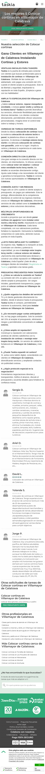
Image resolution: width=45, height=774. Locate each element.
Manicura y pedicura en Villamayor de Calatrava (20, 636)
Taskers (4, 40)
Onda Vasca (36, 710)
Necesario (8, 768)
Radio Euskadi (36, 701)
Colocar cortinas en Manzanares (14, 657)
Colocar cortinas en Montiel (12, 660)
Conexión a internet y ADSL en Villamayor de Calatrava (23, 628)
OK (39, 765)
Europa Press (22, 701)
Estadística (8, 770)
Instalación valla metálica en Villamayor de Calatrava (22, 639)
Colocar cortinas (17, 40)
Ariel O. (16, 443)
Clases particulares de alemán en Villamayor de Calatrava (20, 623)
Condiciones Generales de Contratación (22, 729)
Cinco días (8, 701)
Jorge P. (17, 533)
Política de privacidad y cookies (22, 727)
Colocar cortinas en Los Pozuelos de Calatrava (19, 655)
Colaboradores (11, 735)
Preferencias (22, 768)
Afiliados (33, 735)
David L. (17, 474)
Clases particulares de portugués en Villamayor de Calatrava (21, 632)
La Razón (22, 710)
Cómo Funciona (12, 722)
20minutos (8, 710)
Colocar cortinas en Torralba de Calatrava (17, 652)
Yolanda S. (18, 490)
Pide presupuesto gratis (22, 28)
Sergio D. (17, 390)
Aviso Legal (21, 724)
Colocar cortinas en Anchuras (13, 663)
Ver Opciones (37, 769)
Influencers (24, 735)
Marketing (22, 770)
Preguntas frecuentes (29, 722)
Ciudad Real (31, 40)
